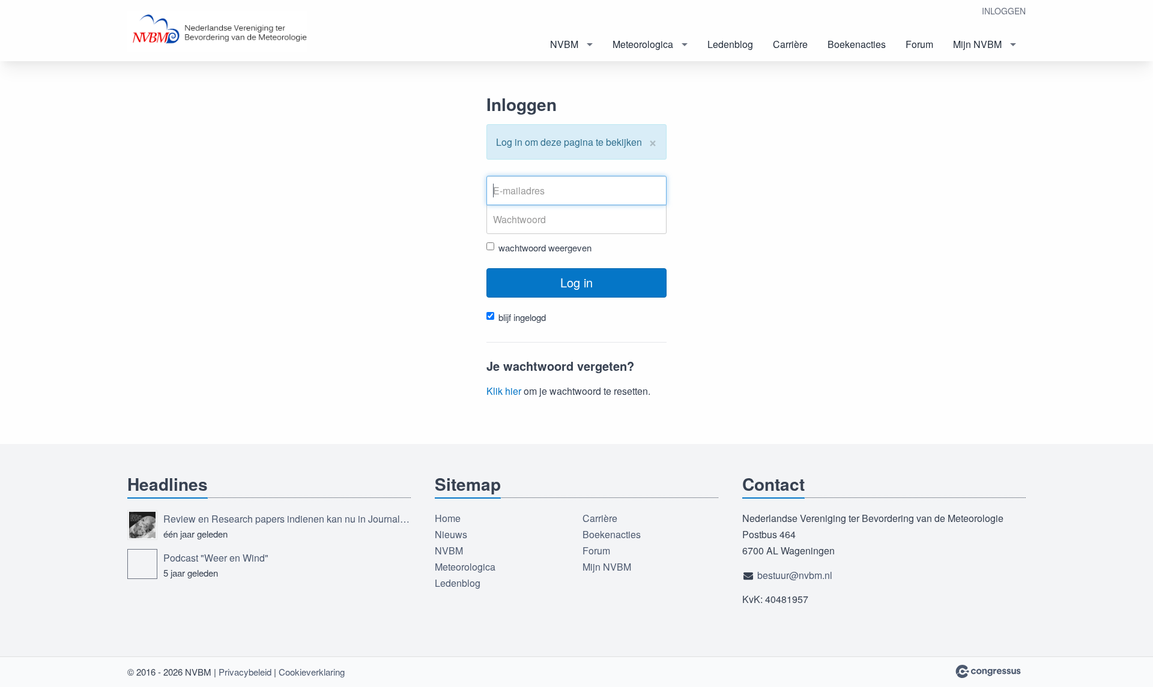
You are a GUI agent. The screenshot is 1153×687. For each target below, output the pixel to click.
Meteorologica (643, 44)
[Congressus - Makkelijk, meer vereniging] (988, 671)
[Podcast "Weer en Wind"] (142, 564)
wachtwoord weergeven (545, 247)
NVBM (564, 44)
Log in (576, 282)
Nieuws (451, 534)
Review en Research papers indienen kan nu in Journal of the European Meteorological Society (287, 519)
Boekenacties (857, 44)
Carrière (790, 44)
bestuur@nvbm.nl (794, 575)
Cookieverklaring (312, 671)
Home (448, 518)
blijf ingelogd (522, 317)
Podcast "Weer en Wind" (215, 558)
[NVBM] (217, 31)
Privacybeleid (245, 671)
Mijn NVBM (977, 44)
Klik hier (503, 391)
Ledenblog (730, 44)
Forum (919, 44)
